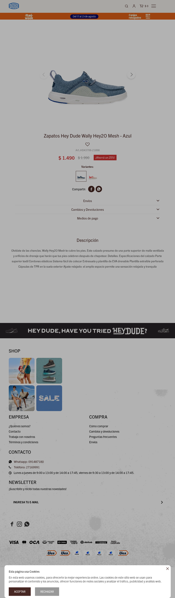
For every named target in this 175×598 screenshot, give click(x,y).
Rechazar (47, 591)
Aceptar (19, 591)
